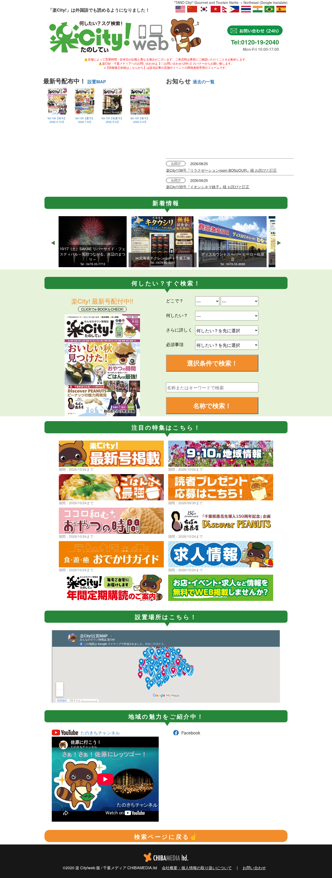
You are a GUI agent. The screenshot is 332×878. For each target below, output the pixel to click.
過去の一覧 (204, 81)
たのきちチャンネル (100, 732)
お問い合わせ (254, 867)
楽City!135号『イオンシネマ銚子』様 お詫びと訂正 (207, 186)
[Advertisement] (230, 122)
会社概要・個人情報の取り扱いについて (197, 867)
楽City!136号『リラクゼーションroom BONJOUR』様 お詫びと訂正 (221, 170)
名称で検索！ (212, 405)
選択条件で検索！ (212, 362)
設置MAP (96, 81)
